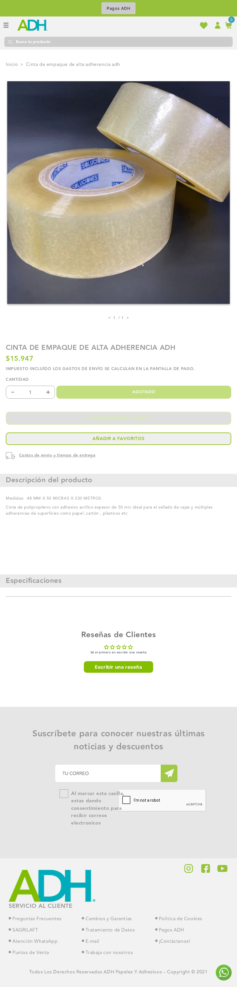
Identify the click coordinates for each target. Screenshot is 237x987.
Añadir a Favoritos (118, 438)
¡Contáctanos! (174, 941)
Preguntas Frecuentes (37, 919)
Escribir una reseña (118, 667)
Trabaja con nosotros (109, 953)
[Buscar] (10, 42)
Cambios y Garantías (109, 919)
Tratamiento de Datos (110, 930)
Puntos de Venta (30, 953)
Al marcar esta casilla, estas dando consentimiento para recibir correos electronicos (98, 808)
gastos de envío (82, 369)
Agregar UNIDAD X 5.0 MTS (118, 418)
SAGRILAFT (25, 930)
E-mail (92, 941)
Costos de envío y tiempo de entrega (57, 455)
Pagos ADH (118, 8)
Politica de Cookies (180, 919)
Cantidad (17, 380)
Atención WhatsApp (35, 941)
